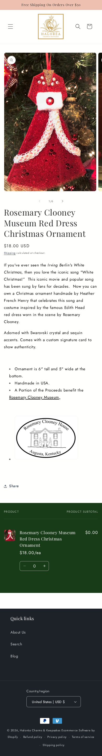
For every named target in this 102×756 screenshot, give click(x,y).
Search (16, 644)
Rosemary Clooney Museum (34, 397)
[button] (10, 26)
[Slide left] (39, 201)
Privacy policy (57, 737)
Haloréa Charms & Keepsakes (40, 730)
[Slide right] (62, 201)
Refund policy (32, 737)
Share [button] (14, 486)
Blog (14, 656)
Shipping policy (54, 745)
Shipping (10, 253)
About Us (18, 632)
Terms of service (83, 737)
